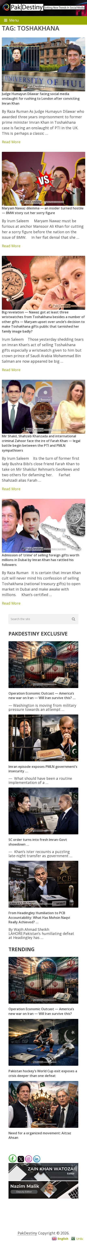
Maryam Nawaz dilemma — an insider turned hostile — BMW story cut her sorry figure (43, 210)
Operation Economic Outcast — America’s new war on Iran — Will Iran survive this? (41, 1011)
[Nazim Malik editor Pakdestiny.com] (43, 1197)
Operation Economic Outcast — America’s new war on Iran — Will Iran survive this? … (41, 695)
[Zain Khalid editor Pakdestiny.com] (43, 1179)
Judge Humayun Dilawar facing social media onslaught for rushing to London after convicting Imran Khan (41, 99)
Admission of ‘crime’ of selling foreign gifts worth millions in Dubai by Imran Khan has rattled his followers (40, 560)
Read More (11, 142)
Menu (14, 20)
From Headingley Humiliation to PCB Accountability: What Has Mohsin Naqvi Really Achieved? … (39, 917)
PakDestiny (27, 1233)
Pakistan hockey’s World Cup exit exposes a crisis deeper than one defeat (42, 1073)
